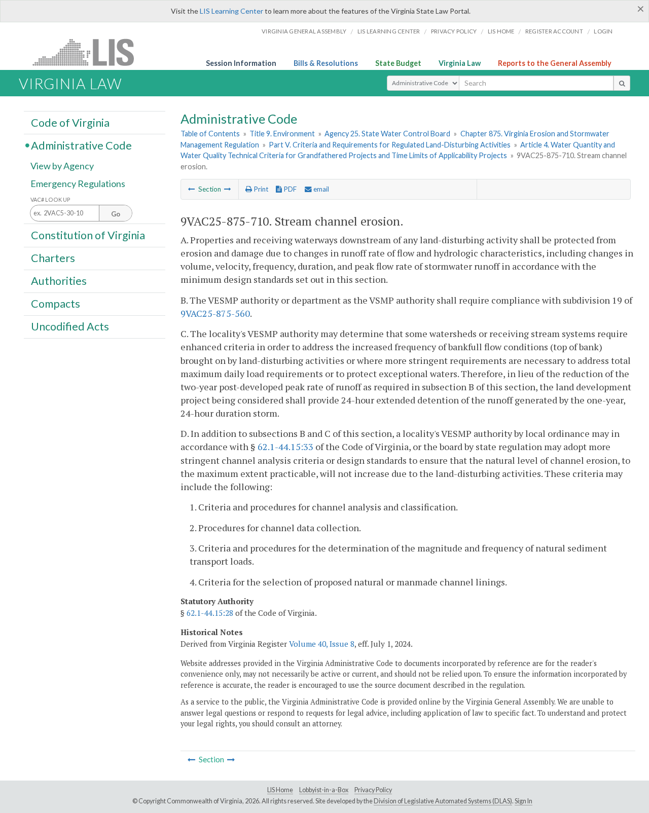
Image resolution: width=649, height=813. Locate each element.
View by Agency (62, 165)
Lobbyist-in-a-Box (323, 790)
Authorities (59, 280)
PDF (289, 189)
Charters (53, 258)
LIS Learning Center (231, 11)
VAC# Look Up (50, 199)
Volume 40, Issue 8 (321, 644)
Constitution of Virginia (88, 234)
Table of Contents (210, 133)
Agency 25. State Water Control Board (387, 133)
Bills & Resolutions (326, 63)
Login (603, 31)
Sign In (523, 801)
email (320, 189)
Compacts (55, 303)
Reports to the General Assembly (554, 63)
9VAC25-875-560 (215, 313)
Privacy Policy (454, 31)
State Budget (398, 63)
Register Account (554, 31)
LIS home (501, 31)
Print (260, 189)
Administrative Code (81, 145)
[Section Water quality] (191, 189)
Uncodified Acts (70, 326)
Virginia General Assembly (304, 31)
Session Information (241, 63)
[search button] (622, 83)
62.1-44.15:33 (285, 446)
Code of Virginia (70, 122)
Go (115, 214)
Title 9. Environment (282, 133)
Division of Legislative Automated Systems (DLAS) (443, 801)
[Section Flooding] (227, 189)
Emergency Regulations (77, 183)
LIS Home (280, 790)
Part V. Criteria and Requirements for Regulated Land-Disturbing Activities (390, 144)
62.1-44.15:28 (210, 613)
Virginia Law (460, 63)
